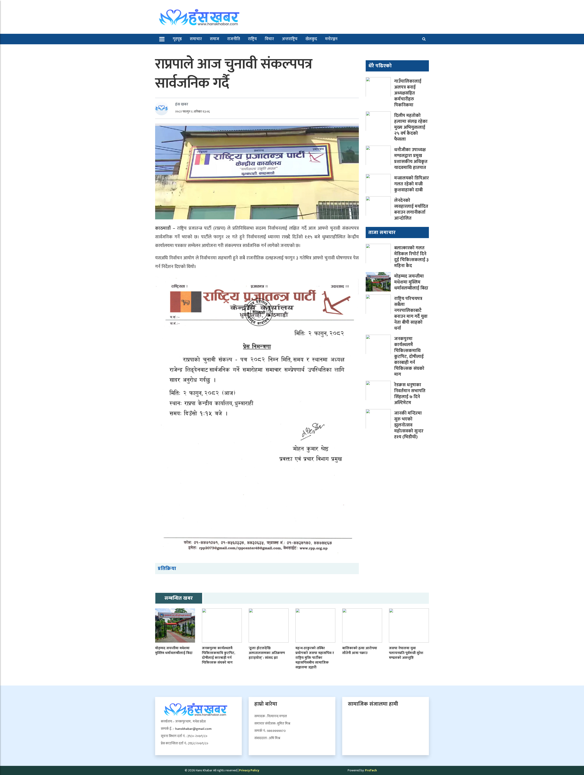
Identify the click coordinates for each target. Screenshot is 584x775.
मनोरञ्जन (331, 39)
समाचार (196, 39)
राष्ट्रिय (252, 39)
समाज (214, 39)
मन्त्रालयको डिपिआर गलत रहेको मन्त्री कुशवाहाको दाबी (411, 184)
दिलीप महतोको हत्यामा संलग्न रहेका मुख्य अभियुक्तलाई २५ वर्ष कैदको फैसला (411, 127)
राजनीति (233, 39)
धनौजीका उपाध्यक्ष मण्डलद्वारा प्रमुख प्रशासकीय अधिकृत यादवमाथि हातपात (411, 158)
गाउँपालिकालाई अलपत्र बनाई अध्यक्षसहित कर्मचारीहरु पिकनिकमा (407, 93)
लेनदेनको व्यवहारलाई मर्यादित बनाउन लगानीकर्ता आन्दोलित (411, 209)
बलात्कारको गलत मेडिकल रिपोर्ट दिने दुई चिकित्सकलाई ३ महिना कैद (411, 257)
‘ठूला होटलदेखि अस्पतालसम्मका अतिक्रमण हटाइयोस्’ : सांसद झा (267, 653)
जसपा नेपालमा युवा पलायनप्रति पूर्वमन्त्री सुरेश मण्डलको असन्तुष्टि (406, 653)
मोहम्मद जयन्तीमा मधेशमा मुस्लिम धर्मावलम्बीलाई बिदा (411, 282)
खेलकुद (311, 39)
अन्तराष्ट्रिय (289, 39)
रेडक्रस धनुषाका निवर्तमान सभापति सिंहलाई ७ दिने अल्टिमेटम (409, 394)
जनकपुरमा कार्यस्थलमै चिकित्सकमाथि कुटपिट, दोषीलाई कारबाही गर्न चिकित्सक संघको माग (409, 356)
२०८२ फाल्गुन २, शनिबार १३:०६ (192, 111)
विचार (269, 39)
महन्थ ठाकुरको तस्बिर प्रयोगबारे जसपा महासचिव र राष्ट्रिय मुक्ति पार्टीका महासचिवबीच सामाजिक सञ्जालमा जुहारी (314, 657)
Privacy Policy (249, 770)
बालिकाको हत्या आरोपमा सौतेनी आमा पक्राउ (359, 650)
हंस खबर (181, 104)
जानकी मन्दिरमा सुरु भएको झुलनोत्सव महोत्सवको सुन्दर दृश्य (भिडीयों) (408, 425)
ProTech (371, 770)
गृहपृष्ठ (177, 39)
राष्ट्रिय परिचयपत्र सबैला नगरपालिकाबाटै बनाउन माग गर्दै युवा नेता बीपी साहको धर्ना (411, 313)
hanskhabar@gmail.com (193, 729)
